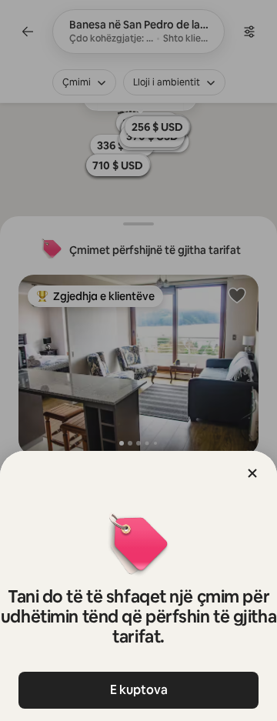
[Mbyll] (252, 473)
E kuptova (139, 690)
